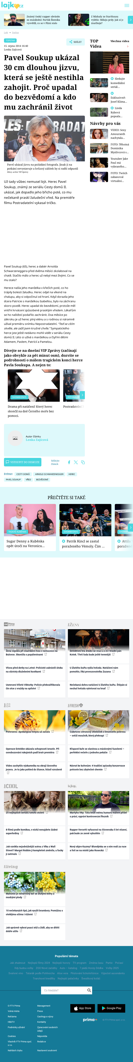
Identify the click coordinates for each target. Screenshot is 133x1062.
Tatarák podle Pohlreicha (40, 973)
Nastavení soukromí (47, 1050)
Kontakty (41, 1022)
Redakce (41, 1041)
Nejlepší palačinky (68, 978)
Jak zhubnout (17, 962)
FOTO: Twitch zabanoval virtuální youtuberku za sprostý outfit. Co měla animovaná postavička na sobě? (120, 177)
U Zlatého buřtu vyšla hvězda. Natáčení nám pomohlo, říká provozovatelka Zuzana (94, 669)
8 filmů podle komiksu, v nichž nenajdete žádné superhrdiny (32, 831)
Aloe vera (62, 973)
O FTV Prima (14, 1005)
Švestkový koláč (90, 978)
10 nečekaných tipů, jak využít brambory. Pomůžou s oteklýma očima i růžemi (34, 912)
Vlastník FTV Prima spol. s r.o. (20, 1043)
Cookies (12, 1036)
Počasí (119, 962)
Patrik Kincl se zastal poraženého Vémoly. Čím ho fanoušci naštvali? (84, 543)
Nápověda (42, 1036)
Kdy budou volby (24, 968)
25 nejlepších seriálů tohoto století (25, 812)
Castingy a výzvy (45, 1016)
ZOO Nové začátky (46, 968)
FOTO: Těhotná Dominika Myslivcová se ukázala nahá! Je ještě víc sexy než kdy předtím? (120, 148)
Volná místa (13, 1011)
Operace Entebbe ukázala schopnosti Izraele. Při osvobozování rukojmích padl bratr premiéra (32, 750)
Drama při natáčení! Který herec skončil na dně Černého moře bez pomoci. (31, 411)
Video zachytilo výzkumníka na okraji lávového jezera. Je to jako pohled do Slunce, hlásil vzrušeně (34, 767)
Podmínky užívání (16, 1027)
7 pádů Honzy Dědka (91, 968)
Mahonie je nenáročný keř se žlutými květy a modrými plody (30, 895)
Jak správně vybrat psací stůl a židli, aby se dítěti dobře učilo (32, 929)
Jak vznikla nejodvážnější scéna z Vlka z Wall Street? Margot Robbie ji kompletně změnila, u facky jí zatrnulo (34, 850)
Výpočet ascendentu (113, 973)
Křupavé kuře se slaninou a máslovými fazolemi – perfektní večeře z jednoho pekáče (97, 750)
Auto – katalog (68, 968)
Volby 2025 (112, 968)
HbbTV (11, 1022)
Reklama (12, 1016)
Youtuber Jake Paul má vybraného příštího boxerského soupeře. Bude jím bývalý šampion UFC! (119, 163)
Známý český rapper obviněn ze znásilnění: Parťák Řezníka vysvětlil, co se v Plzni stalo (43, 20)
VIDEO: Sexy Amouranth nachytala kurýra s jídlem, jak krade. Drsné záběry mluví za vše (119, 134)
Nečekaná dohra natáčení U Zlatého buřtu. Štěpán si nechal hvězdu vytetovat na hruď (98, 686)
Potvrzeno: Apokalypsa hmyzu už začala (28, 731)
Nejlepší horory (61, 962)
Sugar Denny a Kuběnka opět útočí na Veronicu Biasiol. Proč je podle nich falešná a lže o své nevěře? (27, 543)
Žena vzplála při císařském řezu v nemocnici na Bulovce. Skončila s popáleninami (31, 653)
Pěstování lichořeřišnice (85, 973)
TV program (79, 962)
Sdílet (76, 43)
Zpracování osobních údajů (47, 1029)
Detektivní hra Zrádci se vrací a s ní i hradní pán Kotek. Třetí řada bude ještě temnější (95, 653)
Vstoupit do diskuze (24, 462)
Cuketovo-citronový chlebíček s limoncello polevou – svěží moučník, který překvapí (98, 733)
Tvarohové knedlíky (44, 978)
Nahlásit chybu (15, 1050)
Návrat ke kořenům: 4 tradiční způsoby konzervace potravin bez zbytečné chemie (97, 767)
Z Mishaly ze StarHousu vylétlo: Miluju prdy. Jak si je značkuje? (107, 20)
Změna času (96, 962)
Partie (109, 962)
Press (40, 1011)
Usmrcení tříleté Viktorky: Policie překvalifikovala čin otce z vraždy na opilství (33, 686)
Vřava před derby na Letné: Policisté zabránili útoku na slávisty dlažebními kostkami (34, 669)
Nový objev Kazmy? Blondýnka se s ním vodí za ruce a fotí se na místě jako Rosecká (98, 848)
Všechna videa (119, 41)
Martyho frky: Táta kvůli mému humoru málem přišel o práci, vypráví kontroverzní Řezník (98, 814)
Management (43, 1005)
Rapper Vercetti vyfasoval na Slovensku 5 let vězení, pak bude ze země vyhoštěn (98, 831)
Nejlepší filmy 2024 (39, 962)
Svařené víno (15, 973)
